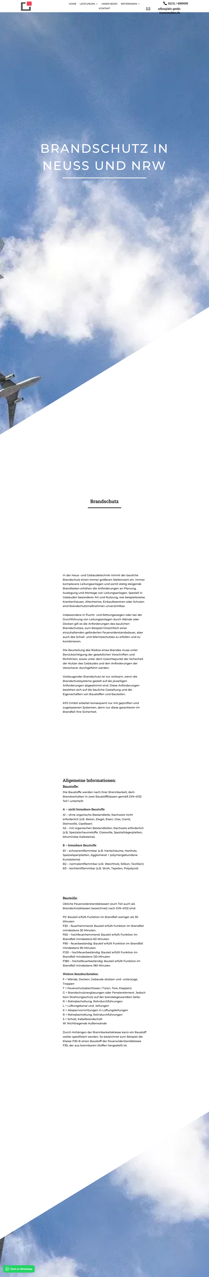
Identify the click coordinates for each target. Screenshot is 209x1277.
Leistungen (87, 4)
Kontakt (104, 8)
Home (72, 4)
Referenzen (129, 4)
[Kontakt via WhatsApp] (19, 1269)
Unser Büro (109, 4)
